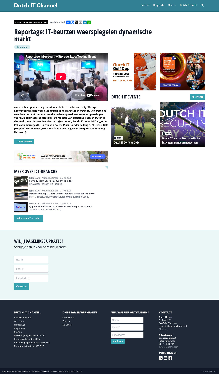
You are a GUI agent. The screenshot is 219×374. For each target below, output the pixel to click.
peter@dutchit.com (168, 346)
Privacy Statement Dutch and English (66, 371)
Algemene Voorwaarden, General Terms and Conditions (25, 371)
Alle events (197, 96)
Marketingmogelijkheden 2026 (29, 335)
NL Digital (67, 324)
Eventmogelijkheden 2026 (27, 339)
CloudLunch (68, 317)
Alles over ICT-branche (28, 218)
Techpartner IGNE (209, 371)
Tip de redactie (24, 141)
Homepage (19, 324)
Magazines (19, 328)
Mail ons (163, 329)
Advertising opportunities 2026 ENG (32, 342)
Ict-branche (22, 47)
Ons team (19, 321)
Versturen (21, 286)
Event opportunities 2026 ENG (29, 346)
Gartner (66, 321)
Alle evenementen (23, 317)
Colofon (18, 331)
